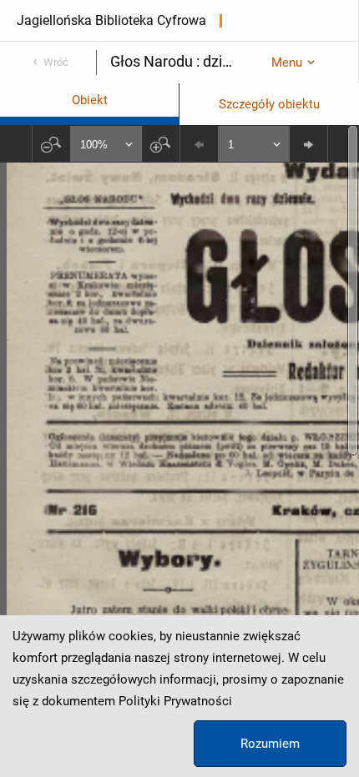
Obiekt (90, 100)
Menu (286, 62)
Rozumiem (270, 743)
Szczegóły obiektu (269, 104)
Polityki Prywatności (175, 701)
